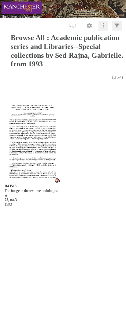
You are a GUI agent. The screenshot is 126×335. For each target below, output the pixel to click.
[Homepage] (63, 9)
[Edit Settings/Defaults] (89, 25)
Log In (73, 26)
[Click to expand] (117, 26)
